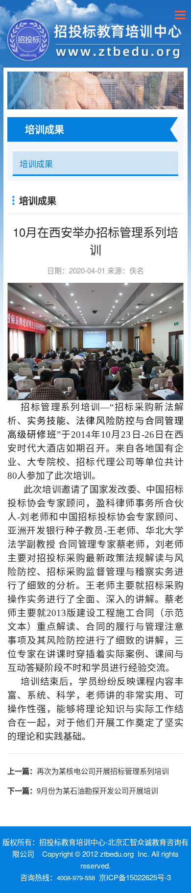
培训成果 (36, 163)
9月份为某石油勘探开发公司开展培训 (97, 790)
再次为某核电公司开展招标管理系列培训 (103, 771)
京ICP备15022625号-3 (135, 877)
